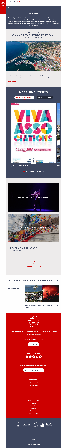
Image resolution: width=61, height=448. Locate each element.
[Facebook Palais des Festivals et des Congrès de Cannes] (30, 356)
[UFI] (42, 424)
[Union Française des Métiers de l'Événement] (27, 424)
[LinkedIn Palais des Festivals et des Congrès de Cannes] (27, 356)
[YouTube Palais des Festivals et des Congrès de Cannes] (40, 356)
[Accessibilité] (19, 1)
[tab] (24, 97)
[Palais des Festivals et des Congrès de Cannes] (33, 321)
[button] (17, 1)
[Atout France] (49, 424)
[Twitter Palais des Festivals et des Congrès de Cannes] (33, 356)
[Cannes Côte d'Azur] (18, 424)
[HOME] (8, 8)
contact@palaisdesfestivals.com (34, 339)
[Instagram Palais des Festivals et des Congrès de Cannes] (37, 356)
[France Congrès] (35, 424)
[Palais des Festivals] (3, 4)
